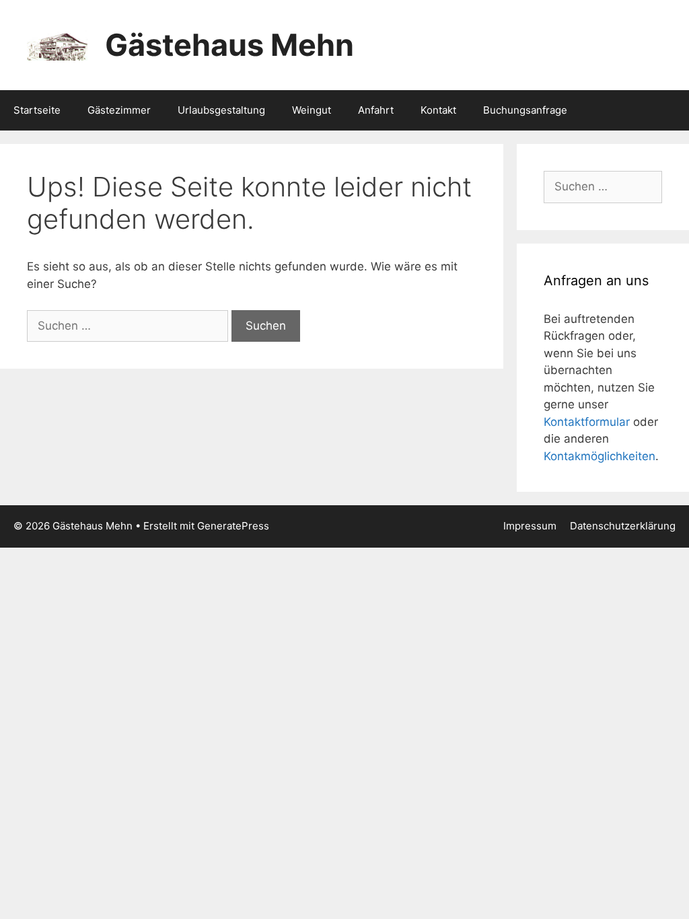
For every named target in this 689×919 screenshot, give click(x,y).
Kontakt (438, 110)
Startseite (37, 110)
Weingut (311, 110)
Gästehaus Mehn (229, 44)
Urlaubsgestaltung (221, 110)
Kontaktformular (587, 422)
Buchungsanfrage (525, 110)
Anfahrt (376, 110)
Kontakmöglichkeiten (599, 456)
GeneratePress (233, 525)
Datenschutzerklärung (623, 525)
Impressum (529, 525)
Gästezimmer (119, 110)
